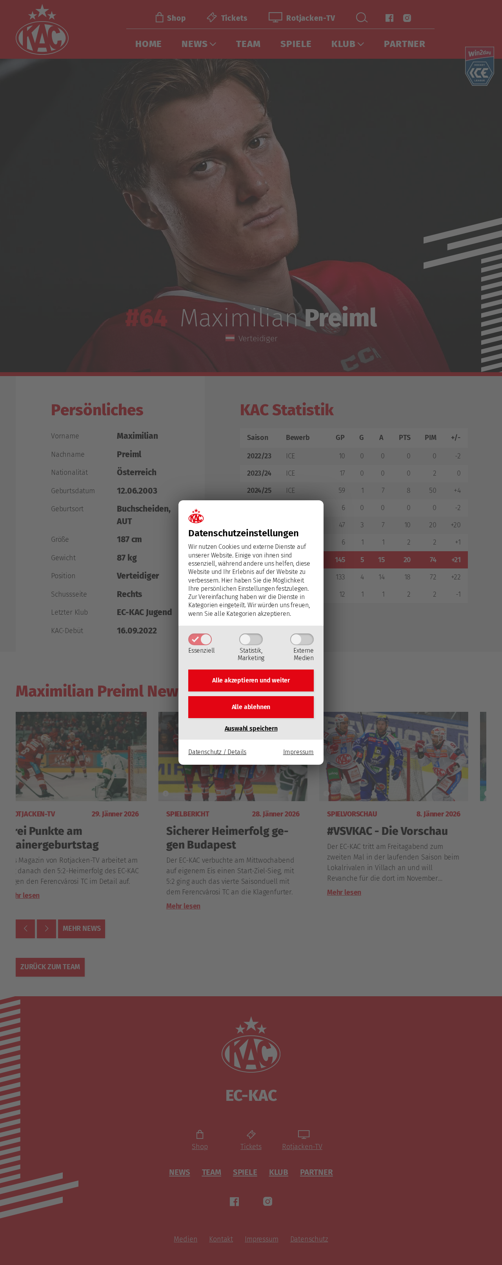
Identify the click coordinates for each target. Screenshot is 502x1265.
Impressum (298, 752)
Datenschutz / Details (217, 752)
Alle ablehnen (251, 707)
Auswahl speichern (251, 728)
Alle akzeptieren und (251, 680)
